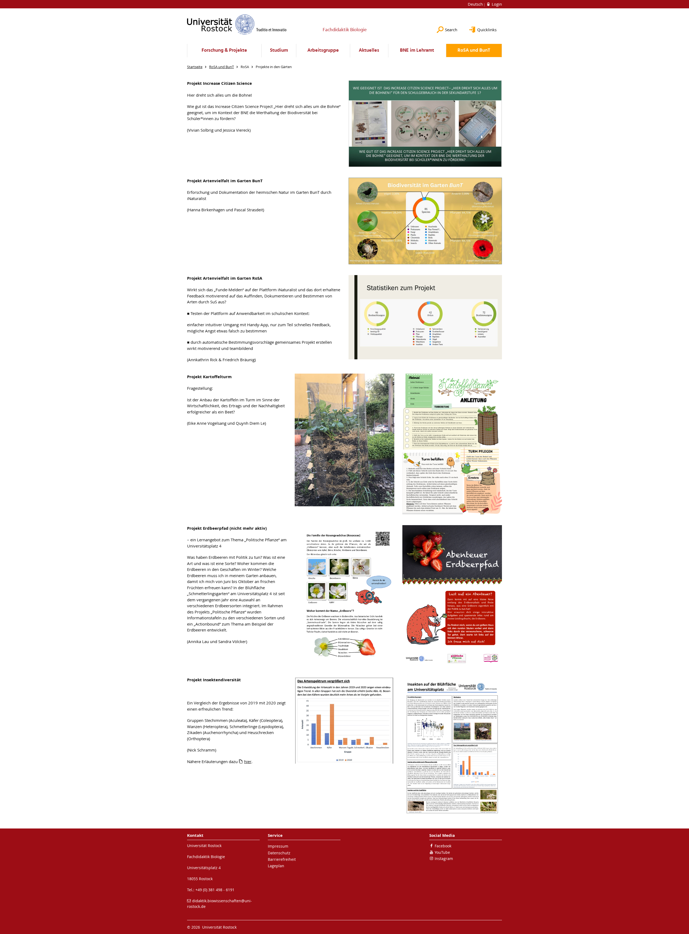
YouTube (442, 852)
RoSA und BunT (474, 50)
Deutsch (476, 4)
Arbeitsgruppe (323, 50)
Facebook (443, 845)
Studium (279, 50)
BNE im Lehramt (417, 50)
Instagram (444, 858)
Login (496, 4)
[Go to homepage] (237, 24)
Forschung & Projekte (224, 50)
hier (247, 761)
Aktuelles (369, 50)
